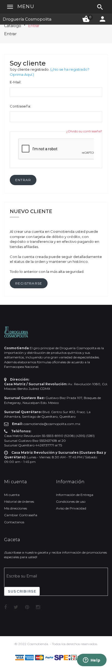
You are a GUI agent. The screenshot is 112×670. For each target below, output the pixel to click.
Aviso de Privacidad (71, 508)
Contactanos (14, 522)
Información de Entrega (74, 495)
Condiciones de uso (70, 501)
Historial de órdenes (19, 501)
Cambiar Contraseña (20, 515)
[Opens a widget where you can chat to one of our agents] (92, 660)
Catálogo (12, 25)
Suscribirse (22, 591)
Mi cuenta (12, 495)
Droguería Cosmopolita (27, 19)
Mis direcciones (15, 508)
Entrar (33, 25)
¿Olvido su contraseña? (84, 131)
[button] (23, 180)
